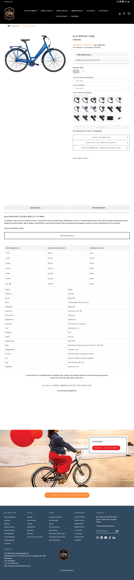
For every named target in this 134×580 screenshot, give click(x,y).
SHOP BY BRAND (80, 517)
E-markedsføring (9, 537)
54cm (83, 71)
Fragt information (101, 137)
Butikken (30, 533)
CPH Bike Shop (14, 26)
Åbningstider (31, 527)
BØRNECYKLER (79, 527)
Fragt (85, 47)
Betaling (6, 524)
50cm (76, 71)
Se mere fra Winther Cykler (14, 228)
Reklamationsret (9, 530)
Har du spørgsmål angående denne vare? (101, 148)
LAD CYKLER (78, 533)
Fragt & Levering (9, 527)
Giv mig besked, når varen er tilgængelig (87, 131)
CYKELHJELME (79, 537)
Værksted (30, 530)
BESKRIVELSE (35, 208)
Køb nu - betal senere (106, 448)
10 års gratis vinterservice (57, 537)
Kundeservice (8, 1)
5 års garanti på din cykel (57, 533)
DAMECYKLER (79, 524)
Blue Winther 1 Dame (29, 26)
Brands (51, 524)
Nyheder (30, 517)
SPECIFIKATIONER (98, 208)
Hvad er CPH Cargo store (35, 537)
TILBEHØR (78, 540)
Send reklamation (54, 540)
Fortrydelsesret (9, 533)
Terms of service (54, 527)
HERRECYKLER (79, 520)
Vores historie (31, 520)
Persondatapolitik (9, 517)
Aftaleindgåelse (9, 540)
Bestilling (7, 520)
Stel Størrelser (53, 520)
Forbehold (7, 543)
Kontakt (29, 524)
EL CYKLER (78, 530)
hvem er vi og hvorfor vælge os (101, 142)
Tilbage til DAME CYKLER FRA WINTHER (68, 495)
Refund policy (53, 530)
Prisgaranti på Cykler (55, 517)
